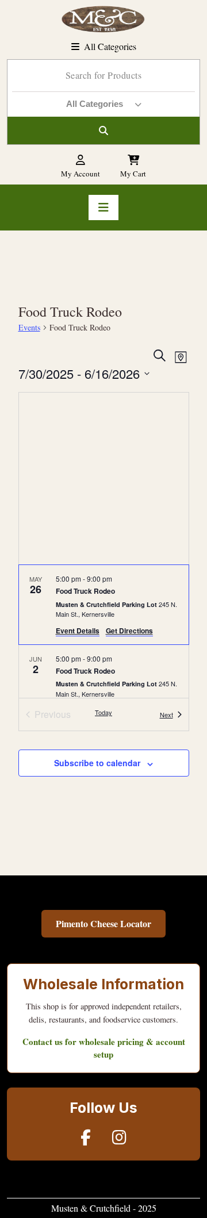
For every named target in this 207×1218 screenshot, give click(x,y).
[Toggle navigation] (103, 207)
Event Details (77, 630)
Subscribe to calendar (97, 763)
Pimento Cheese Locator (103, 923)
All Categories (110, 46)
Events (29, 327)
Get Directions (129, 630)
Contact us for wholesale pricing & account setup (103, 1048)
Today (103, 712)
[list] (103, 631)
